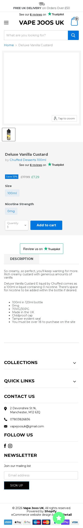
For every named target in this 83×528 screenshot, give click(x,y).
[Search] (73, 35)
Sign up (16, 485)
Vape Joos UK (33, 508)
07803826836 (20, 419)
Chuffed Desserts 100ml (28, 160)
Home (9, 45)
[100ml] (12, 197)
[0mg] (11, 215)
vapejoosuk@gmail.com (27, 426)
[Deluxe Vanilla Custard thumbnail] (8, 134)
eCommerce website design (31, 515)
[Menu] (6, 22)
